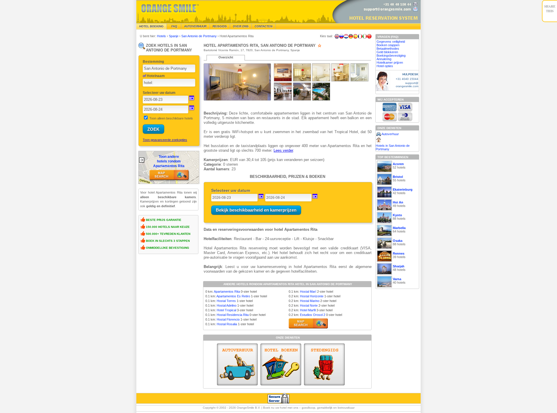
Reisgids (220, 26)
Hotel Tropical (226, 310)
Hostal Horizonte (311, 296)
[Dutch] (346, 36)
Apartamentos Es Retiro (233, 296)
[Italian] (364, 36)
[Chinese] (369, 36)
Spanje (174, 36)
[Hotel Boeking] (281, 364)
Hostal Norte (309, 305)
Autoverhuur (195, 26)
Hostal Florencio (228, 319)
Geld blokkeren (387, 52)
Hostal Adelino (226, 305)
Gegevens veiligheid (391, 41)
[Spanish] (355, 36)
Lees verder (283, 150)
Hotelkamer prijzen (390, 62)
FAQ (174, 26)
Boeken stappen (388, 45)
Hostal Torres (226, 301)
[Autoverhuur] (237, 364)
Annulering (384, 59)
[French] (360, 36)
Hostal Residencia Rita (233, 315)
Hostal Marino (309, 301)
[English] (336, 36)
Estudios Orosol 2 (312, 315)
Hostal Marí (308, 291)
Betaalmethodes (388, 48)
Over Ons (241, 26)
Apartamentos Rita (227, 291)
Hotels (162, 36)
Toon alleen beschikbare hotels (171, 118)
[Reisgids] (324, 364)
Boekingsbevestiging (391, 55)
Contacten (263, 26)
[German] (350, 36)
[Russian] (341, 36)
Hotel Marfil (308, 310)
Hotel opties (385, 66)
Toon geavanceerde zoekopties (165, 140)
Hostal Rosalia (227, 324)
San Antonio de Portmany (199, 36)
